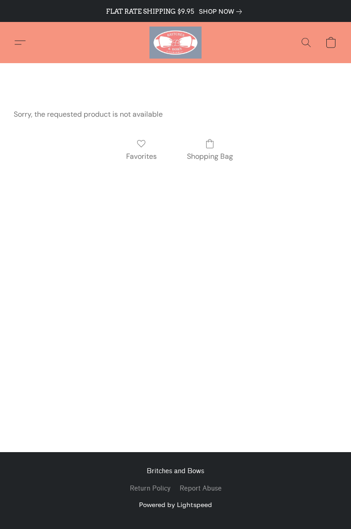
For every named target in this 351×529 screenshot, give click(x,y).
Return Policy (150, 488)
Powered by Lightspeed (175, 504)
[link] (222, 11)
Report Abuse (201, 488)
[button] (175, 43)
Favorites (141, 156)
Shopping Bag (210, 156)
